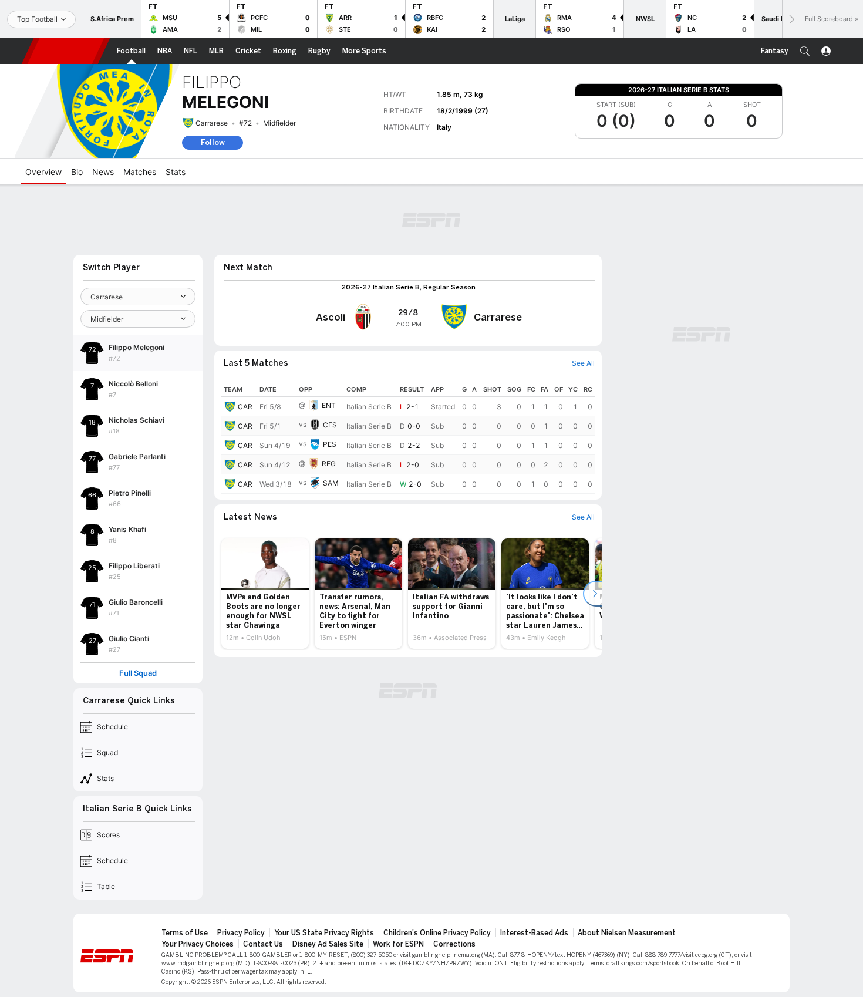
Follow (213, 142)
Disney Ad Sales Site (327, 944)
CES (330, 424)
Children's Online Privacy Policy (437, 933)
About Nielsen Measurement (627, 933)
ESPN (66, 51)
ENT (329, 405)
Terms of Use (184, 933)
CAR (245, 406)
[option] (265, 593)
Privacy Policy (241, 933)
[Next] (791, 19)
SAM (331, 483)
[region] (408, 438)
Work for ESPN (398, 944)
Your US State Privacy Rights (324, 933)
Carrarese (211, 123)
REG (329, 463)
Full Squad (138, 673)
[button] (805, 51)
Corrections (454, 944)
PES (329, 444)
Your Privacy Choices (197, 944)
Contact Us (263, 944)
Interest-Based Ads (534, 933)
